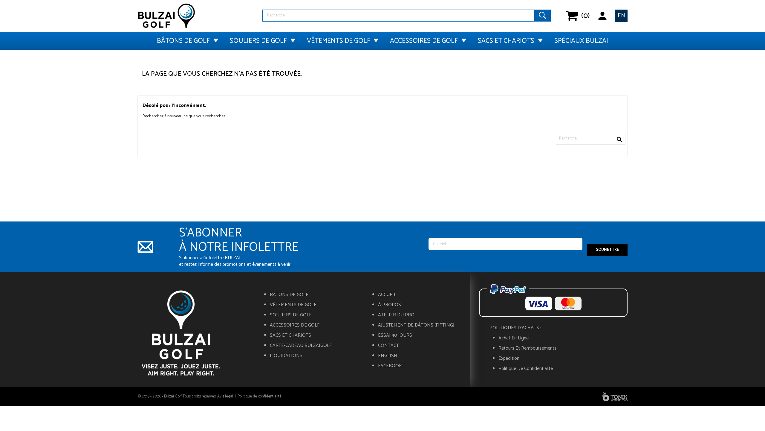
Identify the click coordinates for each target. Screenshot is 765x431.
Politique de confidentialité (525, 368)
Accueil (387, 294)
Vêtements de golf (338, 40)
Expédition (508, 358)
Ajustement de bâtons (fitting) (416, 325)
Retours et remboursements (527, 348)
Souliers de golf (258, 40)
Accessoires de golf (424, 40)
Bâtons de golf (183, 40)
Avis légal (225, 396)
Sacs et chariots (506, 40)
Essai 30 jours (395, 335)
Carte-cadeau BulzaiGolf (301, 345)
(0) (581, 16)
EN (621, 16)
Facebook (390, 366)
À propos (389, 305)
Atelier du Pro (396, 315)
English (387, 355)
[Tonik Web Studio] (615, 396)
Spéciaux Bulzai (581, 40)
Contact (388, 345)
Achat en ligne (513, 338)
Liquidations (286, 355)
